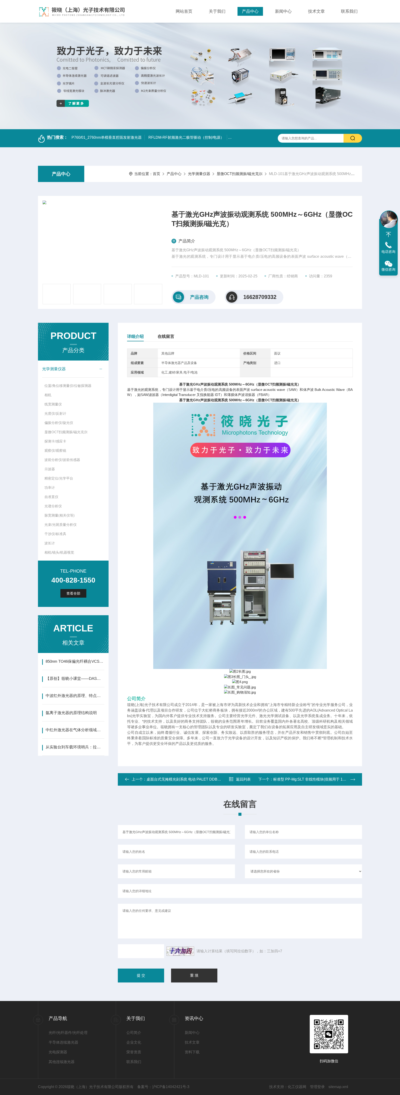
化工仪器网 (297, 1087)
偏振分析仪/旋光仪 (58, 423)
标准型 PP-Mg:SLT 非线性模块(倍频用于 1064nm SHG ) (319, 779)
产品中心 (250, 11)
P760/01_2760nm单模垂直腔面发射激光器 (107, 137)
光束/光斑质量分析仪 (60, 525)
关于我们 (217, 11)
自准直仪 (51, 497)
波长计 (49, 543)
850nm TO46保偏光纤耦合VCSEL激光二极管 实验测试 (75, 661)
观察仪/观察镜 (55, 450)
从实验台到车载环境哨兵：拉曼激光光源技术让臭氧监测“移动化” (75, 747)
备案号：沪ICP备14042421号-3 (163, 1087)
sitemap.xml (338, 1087)
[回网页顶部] (388, 234)
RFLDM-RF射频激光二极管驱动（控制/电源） (186, 137)
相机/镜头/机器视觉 (59, 552)
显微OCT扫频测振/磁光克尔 (239, 174)
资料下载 (192, 1052)
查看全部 (73, 593)
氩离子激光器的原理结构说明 (71, 713)
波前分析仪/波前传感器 (62, 460)
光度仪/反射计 (55, 413)
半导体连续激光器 (63, 1042)
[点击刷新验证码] (180, 951)
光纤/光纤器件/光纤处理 (68, 1033)
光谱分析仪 (53, 506)
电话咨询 (388, 252)
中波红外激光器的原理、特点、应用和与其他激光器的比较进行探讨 (75, 695)
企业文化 (133, 1042)
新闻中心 (283, 11)
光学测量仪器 (199, 174)
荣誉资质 (133, 1052)
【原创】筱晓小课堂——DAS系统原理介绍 (75, 678)
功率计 (49, 487)
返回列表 (243, 779)
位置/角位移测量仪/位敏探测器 (67, 386)
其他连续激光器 (62, 1062)
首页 (156, 174)
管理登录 (317, 1087)
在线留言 (166, 336)
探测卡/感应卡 (55, 441)
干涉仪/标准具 (55, 534)
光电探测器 (58, 1052)
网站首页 (184, 11)
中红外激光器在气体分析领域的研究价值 (75, 730)
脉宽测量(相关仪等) (59, 515)
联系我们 (349, 11)
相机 (47, 395)
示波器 (49, 469)
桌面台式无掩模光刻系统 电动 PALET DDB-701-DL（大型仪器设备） (203, 779)
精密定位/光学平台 (58, 478)
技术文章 (316, 11)
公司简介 (133, 1033)
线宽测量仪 (53, 404)
